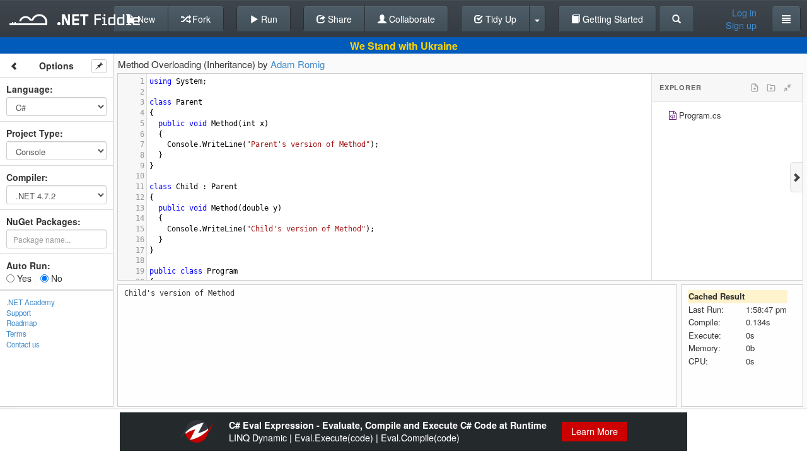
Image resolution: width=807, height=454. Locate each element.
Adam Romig (297, 64)
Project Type (33, 133)
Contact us (23, 344)
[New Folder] (771, 87)
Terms (16, 334)
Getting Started (611, 19)
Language (28, 89)
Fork (200, 19)
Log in (744, 12)
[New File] (754, 87)
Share (338, 19)
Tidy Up (499, 19)
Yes (23, 278)
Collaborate (410, 19)
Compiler (25, 177)
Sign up (741, 25)
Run (267, 19)
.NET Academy (30, 302)
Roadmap (21, 323)
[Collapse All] (787, 87)
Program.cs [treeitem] (700, 115)
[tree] (727, 117)
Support (18, 313)
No (55, 278)
